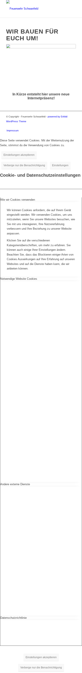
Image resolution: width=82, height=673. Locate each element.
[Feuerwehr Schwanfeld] (34, 8)
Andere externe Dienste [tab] (15, 484)
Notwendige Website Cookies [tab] (18, 278)
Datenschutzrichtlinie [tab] (13, 617)
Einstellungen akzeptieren (19, 154)
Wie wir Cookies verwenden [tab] (17, 199)
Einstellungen (60, 165)
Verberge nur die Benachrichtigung (24, 165)
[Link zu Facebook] (72, 126)
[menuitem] (11, 130)
